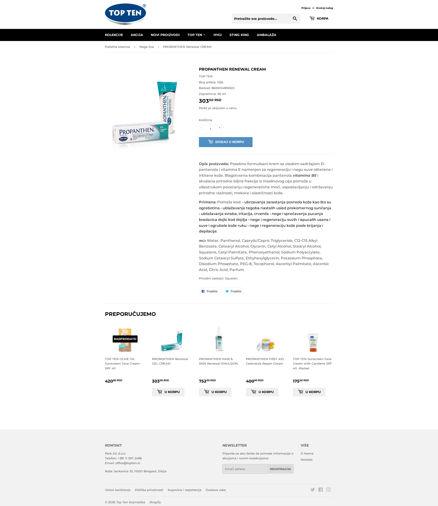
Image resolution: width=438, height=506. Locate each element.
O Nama (307, 453)
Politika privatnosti (149, 490)
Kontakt (307, 459)
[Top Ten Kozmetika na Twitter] (312, 490)
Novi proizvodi (165, 35)
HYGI (218, 35)
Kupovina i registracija (184, 490)
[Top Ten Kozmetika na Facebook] (320, 490)
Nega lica (146, 47)
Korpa (322, 18)
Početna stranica (117, 47)
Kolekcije (114, 35)
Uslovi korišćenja (117, 490)
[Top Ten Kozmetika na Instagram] (328, 490)
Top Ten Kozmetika (130, 502)
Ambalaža (266, 35)
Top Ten (195, 35)
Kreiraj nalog (324, 8)
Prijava (305, 8)
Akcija (137, 35)
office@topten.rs (127, 463)
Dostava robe (216, 490)
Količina (205, 120)
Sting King (239, 35)
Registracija (280, 469)
